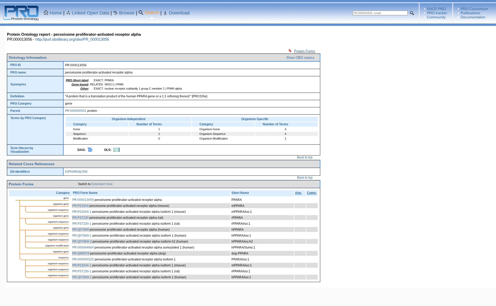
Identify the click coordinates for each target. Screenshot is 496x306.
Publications (470, 13)
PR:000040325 (83, 259)
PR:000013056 (83, 200)
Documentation (473, 17)
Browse (127, 13)
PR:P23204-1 (81, 212)
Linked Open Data (90, 13)
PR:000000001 (76, 111)
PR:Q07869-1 (82, 235)
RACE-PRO (436, 9)
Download (179, 13)
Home (56, 13)
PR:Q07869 (80, 229)
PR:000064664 (83, 247)
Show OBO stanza (300, 58)
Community (436, 17)
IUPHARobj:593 (76, 171)
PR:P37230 (80, 218)
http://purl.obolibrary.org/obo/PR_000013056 (72, 39)
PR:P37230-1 (81, 223)
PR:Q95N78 (80, 253)
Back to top (305, 157)
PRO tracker (437, 13)
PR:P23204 (80, 206)
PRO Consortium (474, 9)
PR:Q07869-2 (82, 241)
